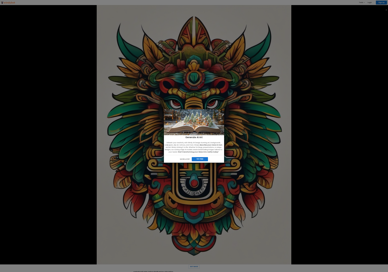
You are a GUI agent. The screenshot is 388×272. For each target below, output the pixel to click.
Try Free (199, 159)
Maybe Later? (185, 159)
